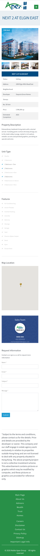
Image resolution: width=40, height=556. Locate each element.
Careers (20, 521)
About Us (20, 499)
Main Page (20, 495)
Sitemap (20, 537)
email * (4, 372)
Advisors (20, 503)
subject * (5, 381)
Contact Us (20, 529)
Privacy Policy (20, 533)
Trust (20, 511)
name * (4, 362)
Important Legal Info (20, 541)
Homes (20, 515)
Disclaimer (20, 525)
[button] (21, 285)
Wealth (20, 507)
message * (5, 391)
